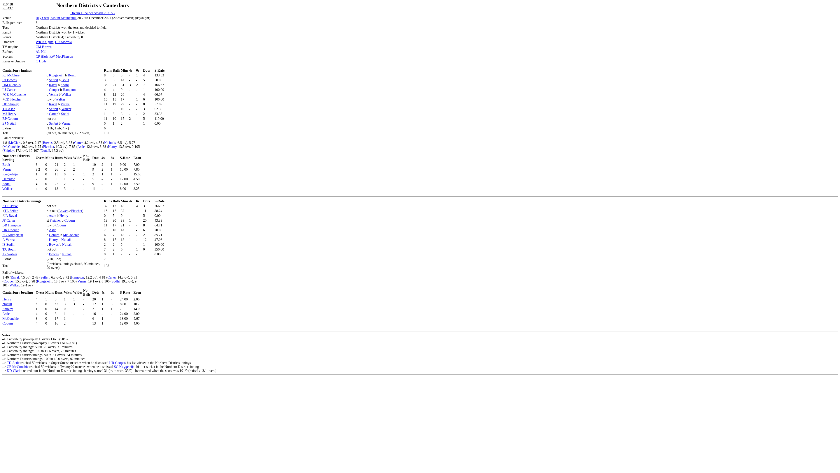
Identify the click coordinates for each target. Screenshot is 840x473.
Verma (53, 94)
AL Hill (41, 51)
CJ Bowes (9, 80)
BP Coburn (10, 118)
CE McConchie (15, 94)
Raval (53, 85)
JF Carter (8, 220)
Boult (71, 75)
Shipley (9, 150)
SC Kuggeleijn (12, 235)
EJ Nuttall (9, 123)
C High (41, 61)
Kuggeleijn (56, 75)
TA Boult (8, 249)
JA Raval (10, 215)
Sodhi (65, 85)
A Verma (8, 240)
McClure (15, 143)
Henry (112, 146)
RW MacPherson (61, 56)
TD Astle (8, 109)
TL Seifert (11, 211)
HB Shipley (10, 104)
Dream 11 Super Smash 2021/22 (92, 13)
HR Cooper (10, 230)
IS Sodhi (8, 244)
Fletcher (48, 146)
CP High (42, 56)
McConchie (12, 146)
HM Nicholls (11, 85)
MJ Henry (9, 114)
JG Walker (9, 254)
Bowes (47, 143)
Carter (53, 114)
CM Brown (44, 47)
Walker (66, 94)
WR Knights (44, 42)
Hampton (69, 90)
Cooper (54, 90)
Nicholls (110, 143)
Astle (81, 146)
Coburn (69, 220)
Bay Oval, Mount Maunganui (56, 18)
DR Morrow (63, 42)
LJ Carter (8, 90)
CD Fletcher (12, 99)
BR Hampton (11, 225)
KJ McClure (10, 75)
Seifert (53, 80)
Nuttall (45, 150)
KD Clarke (10, 206)
